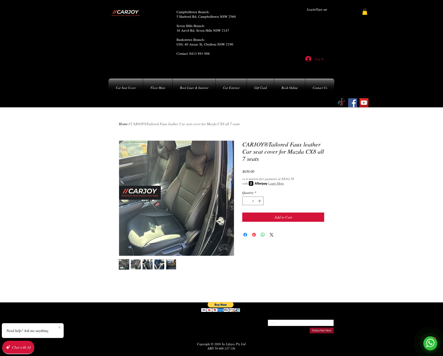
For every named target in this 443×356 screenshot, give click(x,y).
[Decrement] (246, 201)
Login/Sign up (317, 9)
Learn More (276, 183)
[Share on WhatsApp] (263, 234)
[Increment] (260, 201)
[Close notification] (59, 328)
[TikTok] (341, 102)
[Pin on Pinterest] (254, 234)
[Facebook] (352, 102)
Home (123, 123)
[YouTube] (363, 102)
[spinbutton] (253, 201)
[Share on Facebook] (245, 234)
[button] (364, 12)
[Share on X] (271, 234)
